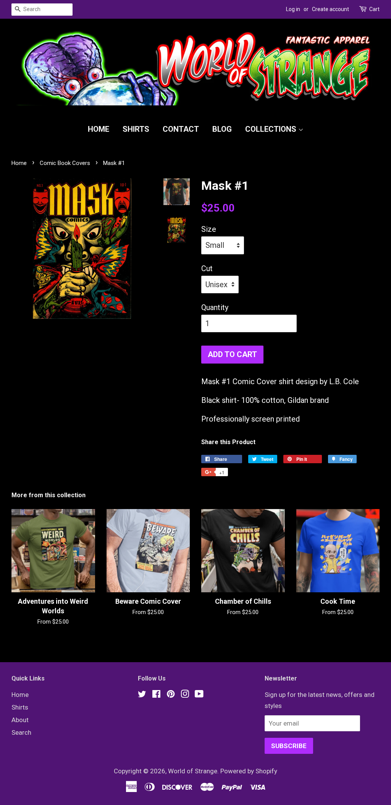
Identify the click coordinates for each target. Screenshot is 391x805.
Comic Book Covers (65, 163)
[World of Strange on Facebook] (156, 695)
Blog (222, 129)
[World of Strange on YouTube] (199, 695)
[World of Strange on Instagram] (185, 695)
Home (98, 129)
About (20, 720)
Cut (207, 268)
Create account (330, 9)
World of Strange (192, 771)
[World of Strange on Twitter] (142, 695)
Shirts (136, 129)
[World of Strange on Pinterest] (170, 695)
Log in (293, 9)
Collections (271, 129)
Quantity (214, 307)
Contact (181, 129)
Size (208, 229)
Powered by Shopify (248, 771)
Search (21, 732)
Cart (374, 9)
